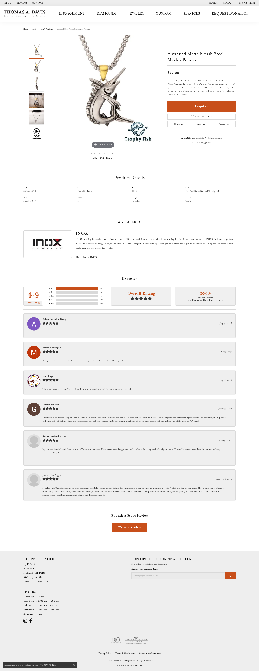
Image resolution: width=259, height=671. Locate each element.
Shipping (178, 124)
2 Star (51, 300)
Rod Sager (48, 376)
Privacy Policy (104, 653)
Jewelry (136, 14)
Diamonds (107, 14)
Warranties (224, 124)
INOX (134, 191)
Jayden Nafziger (51, 475)
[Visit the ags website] (136, 640)
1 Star (51, 304)
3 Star (51, 296)
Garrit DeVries (51, 404)
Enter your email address (145, 569)
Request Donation (230, 14)
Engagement (72, 14)
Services (191, 14)
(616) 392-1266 (102, 157)
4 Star (51, 292)
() (101, 288)
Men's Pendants (47, 29)
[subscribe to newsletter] (230, 575)
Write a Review (129, 527)
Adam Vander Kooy (54, 319)
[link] (8, 3)
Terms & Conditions (125, 653)
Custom (164, 14)
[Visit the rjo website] (116, 640)
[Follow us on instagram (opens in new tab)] (25, 621)
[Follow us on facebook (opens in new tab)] (30, 621)
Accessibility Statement (150, 653)
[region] (103, 92)
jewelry (34, 29)
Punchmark (136, 666)
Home (25, 29)
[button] (213, 3)
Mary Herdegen (51, 347)
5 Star (51, 288)
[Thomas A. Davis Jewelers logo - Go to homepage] (25, 14)
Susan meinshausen (54, 436)
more (185, 94)
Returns (201, 124)
